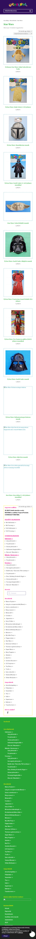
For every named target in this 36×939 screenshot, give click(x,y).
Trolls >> (8, 669)
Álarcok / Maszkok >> (12, 552)
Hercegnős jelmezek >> (13, 568)
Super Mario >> (10, 649)
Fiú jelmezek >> (11, 544)
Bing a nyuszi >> (11, 610)
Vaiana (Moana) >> (11, 674)
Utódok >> (9, 655)
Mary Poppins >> (11, 652)
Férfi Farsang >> (11, 531)
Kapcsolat (8, 911)
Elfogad (6, 936)
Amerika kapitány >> (12, 685)
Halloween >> (9, 538)
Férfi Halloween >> (11, 528)
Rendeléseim (9, 914)
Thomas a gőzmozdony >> (14, 646)
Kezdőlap (6, 20)
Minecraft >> (9, 613)
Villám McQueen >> (11, 677)
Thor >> (8, 693)
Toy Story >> (9, 666)
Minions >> (9, 632)
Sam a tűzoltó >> (11, 672)
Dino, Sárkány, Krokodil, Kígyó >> (16, 576)
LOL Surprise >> (10, 663)
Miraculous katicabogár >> (14, 624)
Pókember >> (10, 688)
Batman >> (9, 702)
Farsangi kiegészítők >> (13, 582)
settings (20, 932)
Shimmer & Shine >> (12, 644)
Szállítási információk (11, 917)
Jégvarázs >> (10, 618)
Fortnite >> (9, 615)
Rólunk (7, 908)
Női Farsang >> (10, 525)
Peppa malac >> (10, 638)
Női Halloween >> (11, 522)
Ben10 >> (8, 658)
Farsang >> (8, 563)
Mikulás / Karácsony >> (12, 555)
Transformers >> (11, 705)
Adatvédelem (9, 920)
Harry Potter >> (10, 621)
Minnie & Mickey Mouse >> (14, 629)
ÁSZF (6, 922)
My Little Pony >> (11, 635)
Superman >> (10, 699)
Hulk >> (8, 696)
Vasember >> (10, 691)
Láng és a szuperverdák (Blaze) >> (16, 604)
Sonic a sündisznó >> (12, 607)
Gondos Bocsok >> (11, 660)
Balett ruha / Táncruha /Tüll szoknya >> (17, 570)
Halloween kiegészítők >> (14, 549)
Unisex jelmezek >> (12, 546)
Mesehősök (13, 20)
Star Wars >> (9, 641)
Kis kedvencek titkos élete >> (14, 627)
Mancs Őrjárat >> (11, 601)
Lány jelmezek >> (11, 541)
